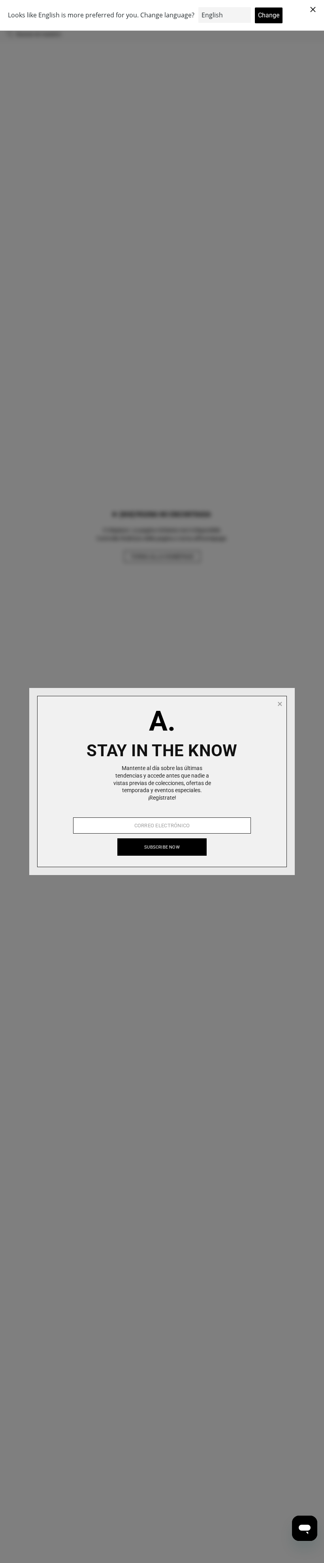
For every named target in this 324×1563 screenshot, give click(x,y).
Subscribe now (162, 847)
